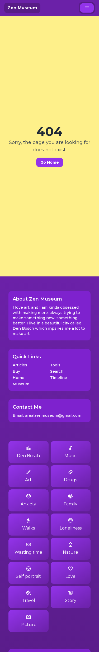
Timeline (58, 377)
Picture (28, 624)
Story (70, 600)
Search (56, 371)
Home (18, 377)
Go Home (49, 162)
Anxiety (28, 503)
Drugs (70, 479)
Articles (20, 365)
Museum (21, 384)
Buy (16, 371)
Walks (28, 528)
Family (70, 503)
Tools (55, 365)
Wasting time (28, 552)
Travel (28, 600)
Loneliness (71, 528)
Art (28, 479)
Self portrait (28, 576)
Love (70, 576)
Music (70, 455)
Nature (70, 552)
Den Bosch (28, 455)
